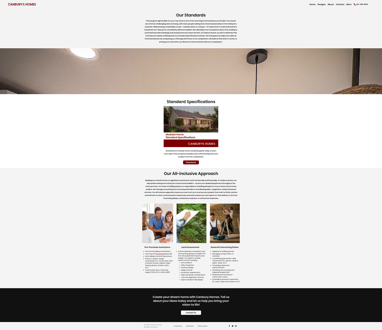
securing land (161, 254)
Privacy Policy (203, 326)
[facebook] (229, 326)
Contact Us (178, 326)
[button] (322, 4)
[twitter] (232, 326)
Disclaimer (190, 326)
